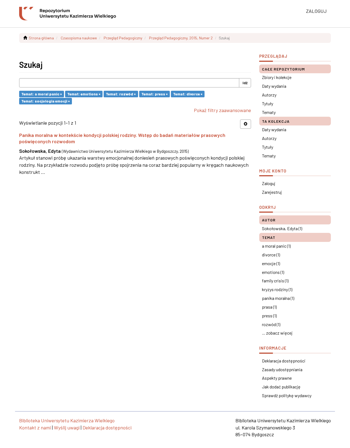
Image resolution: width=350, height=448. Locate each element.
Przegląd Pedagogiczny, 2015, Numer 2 (181, 38)
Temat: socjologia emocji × (45, 101)
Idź (245, 82)
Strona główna (41, 38)
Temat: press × (154, 94)
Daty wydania (274, 86)
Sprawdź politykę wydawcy (286, 395)
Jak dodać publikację (281, 386)
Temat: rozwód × (121, 94)
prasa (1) (269, 306)
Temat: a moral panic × (41, 94)
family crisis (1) (275, 280)
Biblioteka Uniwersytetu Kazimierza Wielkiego (67, 420)
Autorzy (269, 94)
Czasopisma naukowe (79, 38)
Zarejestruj (272, 192)
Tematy (269, 112)
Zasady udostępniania (282, 369)
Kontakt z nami (35, 427)
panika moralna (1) (278, 298)
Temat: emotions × (83, 94)
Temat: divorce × (187, 94)
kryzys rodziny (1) (277, 289)
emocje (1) (271, 263)
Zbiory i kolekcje (276, 77)
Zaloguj (268, 183)
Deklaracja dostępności (283, 360)
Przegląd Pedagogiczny (123, 38)
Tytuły (267, 103)
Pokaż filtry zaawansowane (222, 110)
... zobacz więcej (277, 332)
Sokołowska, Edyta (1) (282, 228)
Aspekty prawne (277, 377)
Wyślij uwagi (67, 427)
